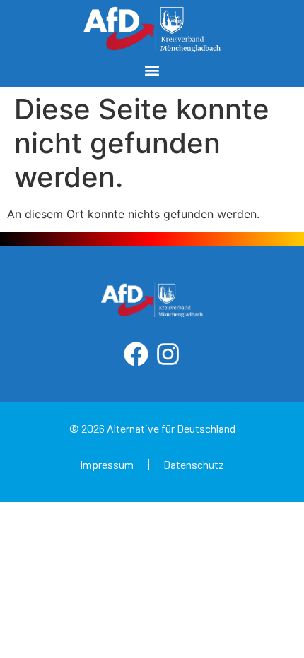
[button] (152, 70)
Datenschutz (193, 464)
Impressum (107, 464)
